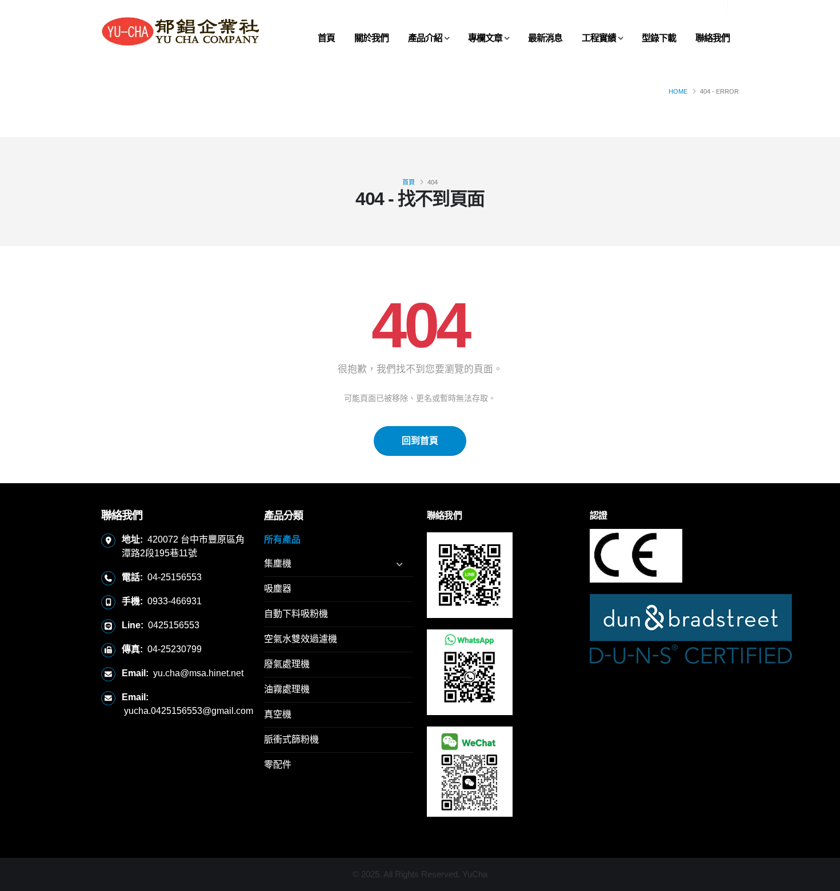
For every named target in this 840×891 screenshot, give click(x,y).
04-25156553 (174, 577)
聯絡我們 (712, 38)
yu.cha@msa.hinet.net (198, 673)
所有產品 (282, 539)
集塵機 (277, 563)
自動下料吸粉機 (296, 614)
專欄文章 (485, 38)
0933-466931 (174, 601)
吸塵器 (277, 588)
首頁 (326, 38)
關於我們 (371, 38)
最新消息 (545, 38)
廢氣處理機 (287, 664)
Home (678, 91)
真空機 (277, 714)
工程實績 (599, 38)
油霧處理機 (287, 689)
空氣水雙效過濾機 (300, 639)
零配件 (277, 764)
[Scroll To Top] (820, 878)
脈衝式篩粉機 (291, 739)
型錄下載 (659, 38)
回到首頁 (420, 441)
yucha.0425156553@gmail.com (188, 711)
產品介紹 (425, 38)
